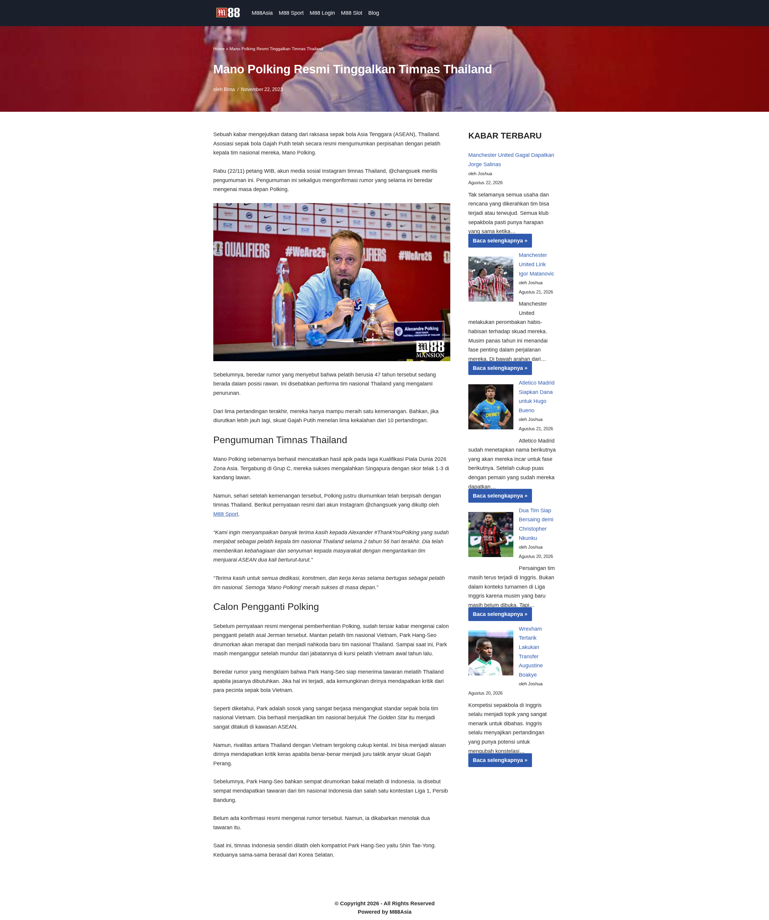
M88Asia (262, 13)
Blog (373, 13)
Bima (229, 89)
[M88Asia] (228, 13)
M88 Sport (291, 13)
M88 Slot (351, 13)
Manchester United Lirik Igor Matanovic (536, 264)
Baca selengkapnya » (497, 242)
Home (219, 48)
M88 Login (322, 13)
